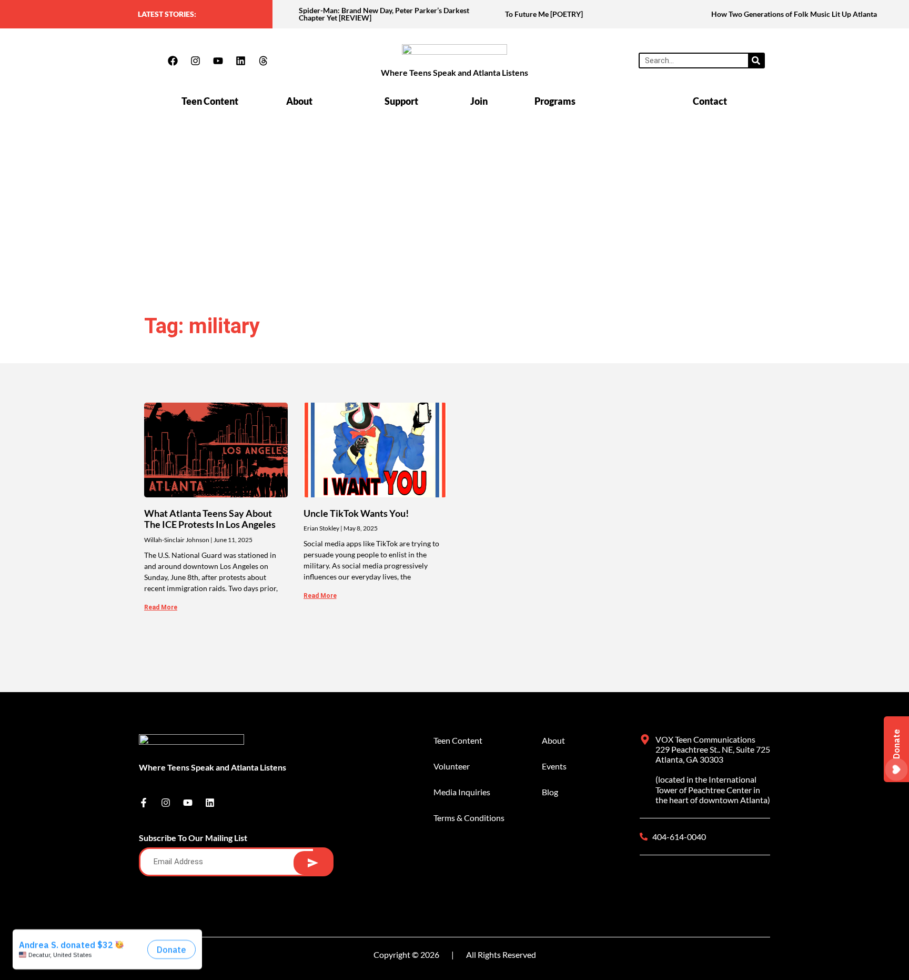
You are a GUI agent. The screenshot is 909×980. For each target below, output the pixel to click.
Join (479, 101)
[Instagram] (195, 61)
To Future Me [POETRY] (544, 13)
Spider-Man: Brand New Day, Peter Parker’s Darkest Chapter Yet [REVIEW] (384, 14)
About (299, 101)
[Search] (756, 60)
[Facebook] (173, 61)
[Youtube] (218, 61)
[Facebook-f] (143, 802)
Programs (554, 101)
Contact (710, 101)
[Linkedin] (240, 61)
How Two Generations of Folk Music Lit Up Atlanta (794, 13)
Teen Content (209, 101)
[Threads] (263, 61)
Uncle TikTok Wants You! (356, 513)
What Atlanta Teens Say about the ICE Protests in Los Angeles (210, 519)
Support (401, 101)
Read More (160, 607)
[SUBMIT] (313, 863)
